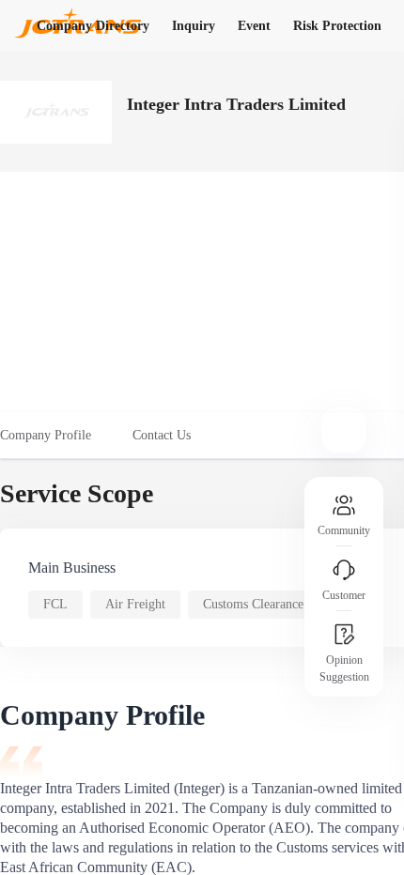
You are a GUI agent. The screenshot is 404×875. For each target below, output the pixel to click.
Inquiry (193, 26)
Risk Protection (337, 26)
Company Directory (93, 26)
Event (254, 26)
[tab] (56, 435)
